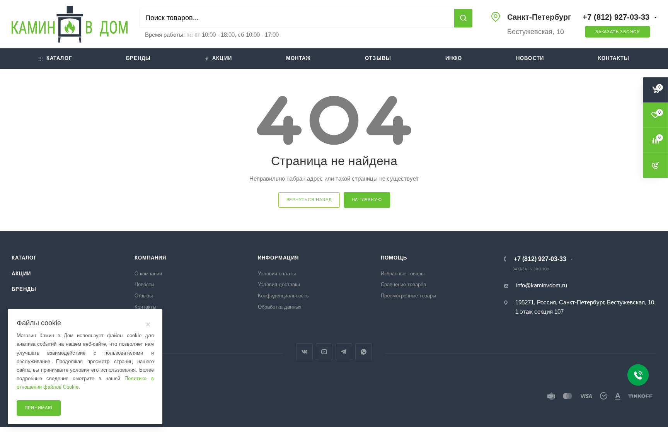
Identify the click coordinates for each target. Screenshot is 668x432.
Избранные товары (402, 274)
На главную (367, 199)
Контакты (614, 58)
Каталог (59, 58)
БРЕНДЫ (24, 289)
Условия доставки (279, 284)
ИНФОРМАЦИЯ (278, 258)
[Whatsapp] (363, 351)
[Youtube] (324, 351)
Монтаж (298, 58)
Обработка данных (280, 307)
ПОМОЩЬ (394, 258)
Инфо (453, 58)
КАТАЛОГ (24, 258)
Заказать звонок (617, 31)
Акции (222, 58)
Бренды (138, 58)
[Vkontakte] (304, 351)
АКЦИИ (21, 274)
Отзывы (378, 58)
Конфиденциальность (283, 296)
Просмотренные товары (408, 296)
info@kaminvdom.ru (541, 285)
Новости (530, 58)
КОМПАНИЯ (150, 258)
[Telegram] (344, 351)
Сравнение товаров (403, 284)
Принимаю (39, 407)
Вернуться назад (309, 199)
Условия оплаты (277, 274)
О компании (148, 274)
